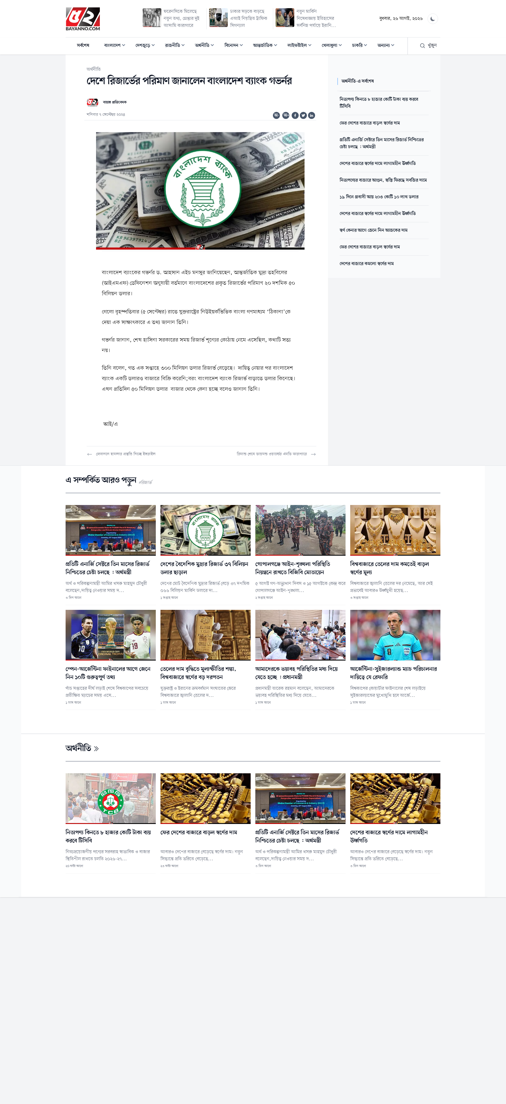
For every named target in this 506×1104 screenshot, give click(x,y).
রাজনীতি (176, 46)
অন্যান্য (387, 46)
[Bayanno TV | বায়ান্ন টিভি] (83, 18)
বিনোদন (236, 46)
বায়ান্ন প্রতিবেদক (114, 102)
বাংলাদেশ (116, 46)
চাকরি (361, 46)
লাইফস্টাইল (301, 46)
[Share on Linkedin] (311, 115)
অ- (276, 115)
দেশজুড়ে (147, 46)
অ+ (286, 115)
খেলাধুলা (334, 46)
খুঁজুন (432, 45)
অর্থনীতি (206, 46)
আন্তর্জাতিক (267, 46)
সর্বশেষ (83, 45)
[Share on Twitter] (303, 115)
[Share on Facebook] (295, 115)
